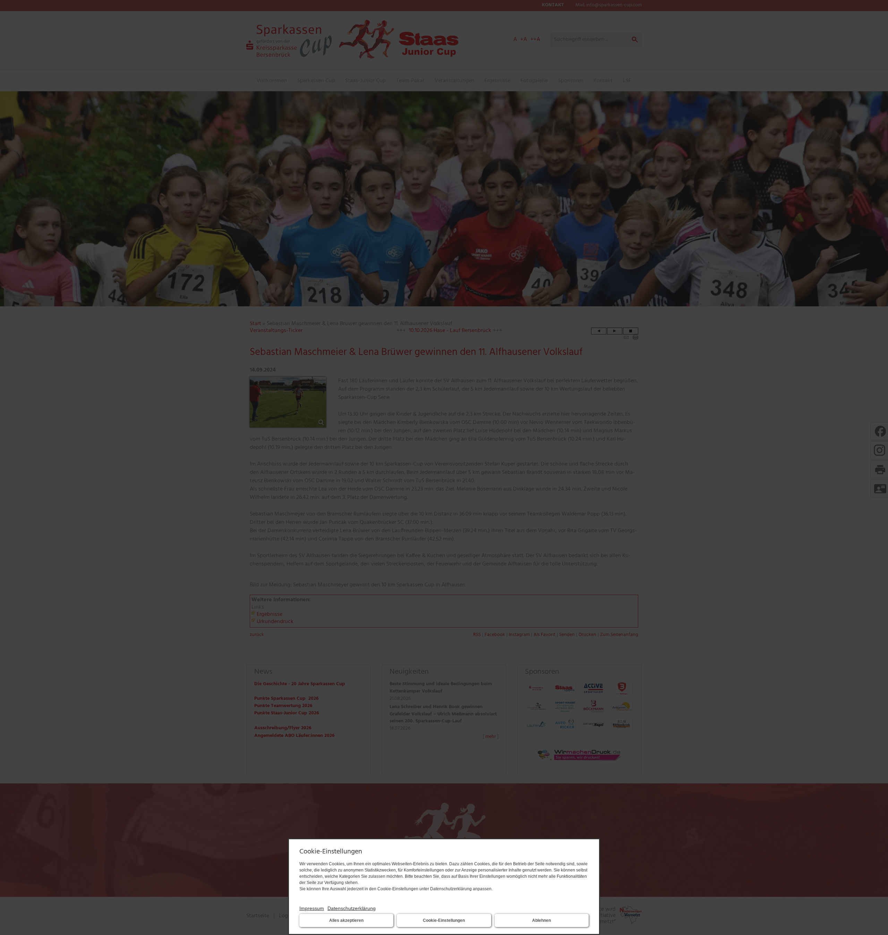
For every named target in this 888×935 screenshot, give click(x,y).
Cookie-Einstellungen (444, 920)
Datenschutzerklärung (351, 908)
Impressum (311, 908)
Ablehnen (541, 920)
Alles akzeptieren (346, 920)
